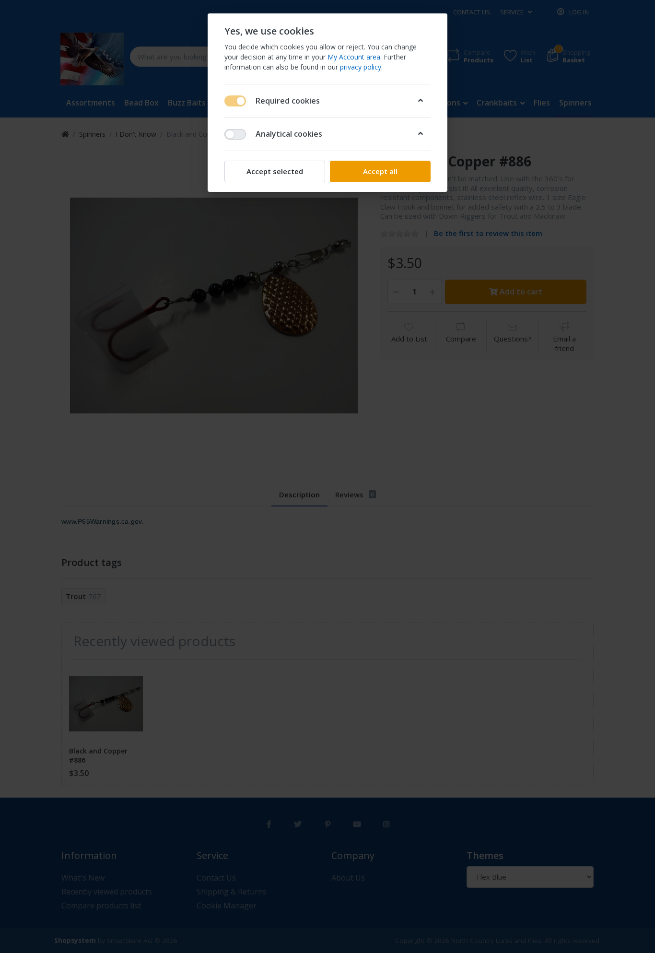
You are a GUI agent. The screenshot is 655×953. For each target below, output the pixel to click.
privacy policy (360, 66)
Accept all (380, 171)
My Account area (354, 56)
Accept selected (274, 171)
